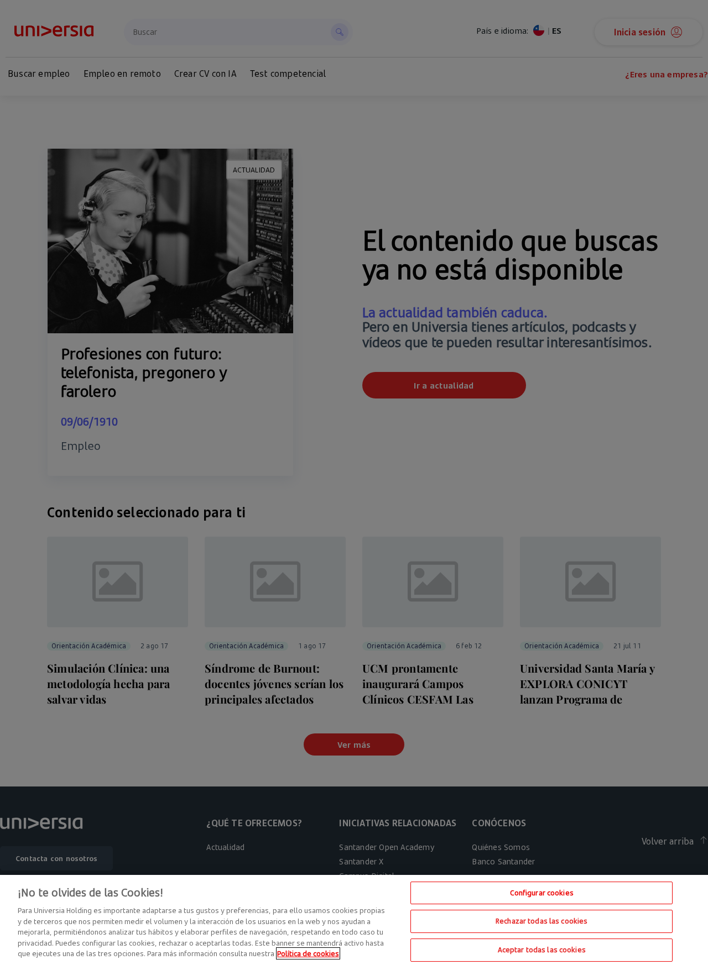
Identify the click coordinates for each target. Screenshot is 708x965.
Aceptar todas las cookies (542, 949)
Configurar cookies (542, 893)
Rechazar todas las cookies (541, 921)
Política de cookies (308, 953)
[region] (354, 920)
